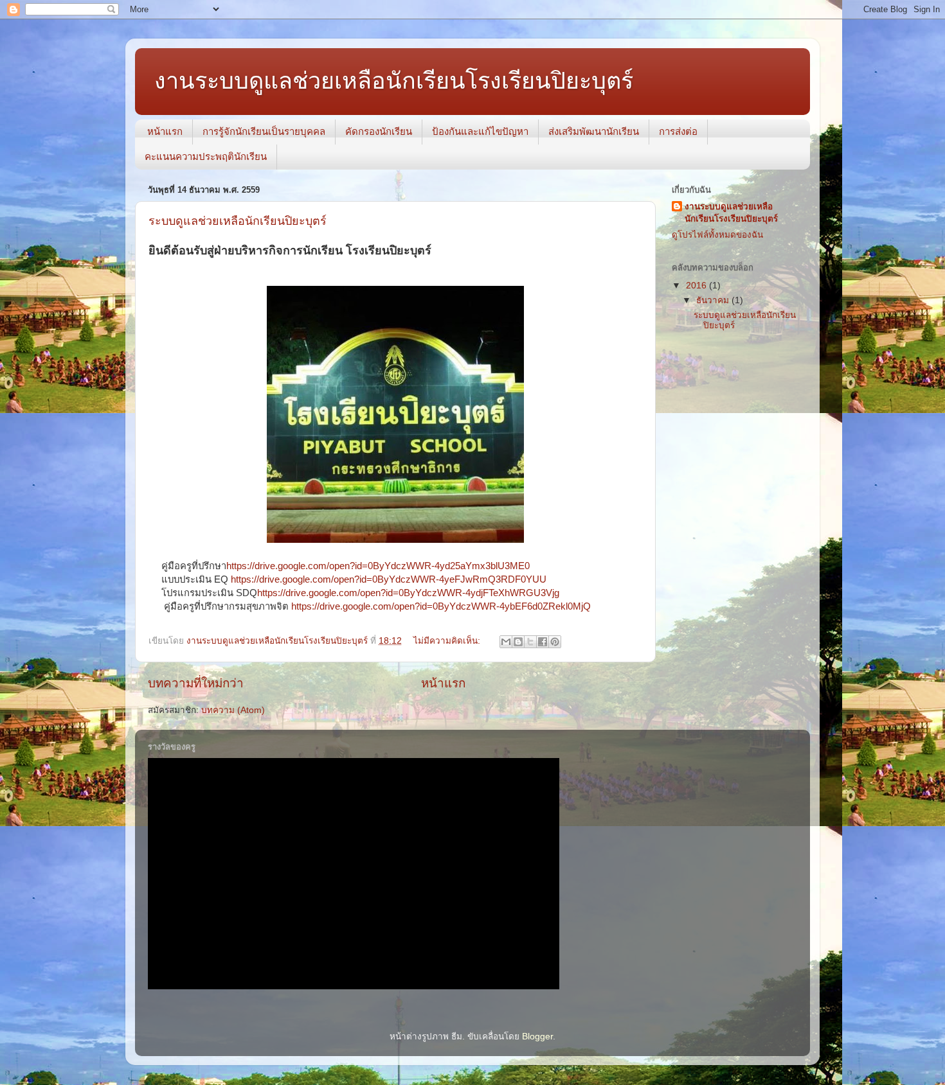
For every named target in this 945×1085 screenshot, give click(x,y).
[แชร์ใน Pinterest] (554, 641)
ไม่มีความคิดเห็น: (448, 641)
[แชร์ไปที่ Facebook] (542, 641)
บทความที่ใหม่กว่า (196, 683)
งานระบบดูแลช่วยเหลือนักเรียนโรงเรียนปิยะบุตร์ (393, 80)
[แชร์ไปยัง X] (530, 641)
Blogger (537, 1036)
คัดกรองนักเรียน (378, 131)
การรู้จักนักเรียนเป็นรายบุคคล (264, 131)
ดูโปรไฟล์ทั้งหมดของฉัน (717, 235)
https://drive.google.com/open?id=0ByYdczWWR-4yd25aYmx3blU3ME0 (378, 566)
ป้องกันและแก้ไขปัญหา (480, 131)
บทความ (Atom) (233, 710)
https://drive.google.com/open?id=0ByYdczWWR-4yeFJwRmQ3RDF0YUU (388, 579)
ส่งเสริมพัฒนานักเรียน (593, 131)
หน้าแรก (165, 131)
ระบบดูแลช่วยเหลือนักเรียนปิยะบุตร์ (237, 221)
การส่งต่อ (678, 131)
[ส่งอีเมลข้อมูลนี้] (506, 641)
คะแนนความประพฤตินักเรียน (206, 156)
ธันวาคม (714, 300)
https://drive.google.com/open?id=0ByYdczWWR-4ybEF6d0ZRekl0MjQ (441, 606)
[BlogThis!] (518, 641)
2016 (697, 285)
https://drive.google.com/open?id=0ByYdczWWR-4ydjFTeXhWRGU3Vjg (408, 593)
